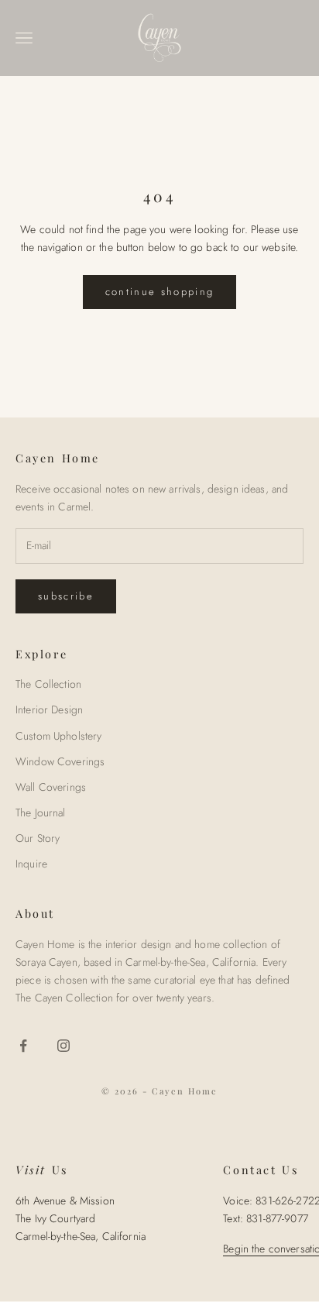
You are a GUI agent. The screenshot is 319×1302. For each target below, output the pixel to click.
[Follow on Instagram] (63, 1045)
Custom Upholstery (58, 736)
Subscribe (66, 596)
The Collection (48, 684)
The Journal (40, 812)
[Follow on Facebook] (23, 1045)
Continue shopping (159, 291)
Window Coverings (60, 761)
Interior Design (49, 709)
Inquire (31, 863)
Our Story (37, 838)
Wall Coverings (50, 787)
